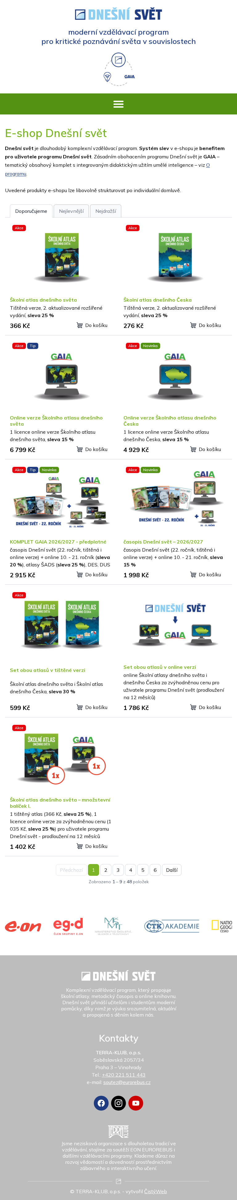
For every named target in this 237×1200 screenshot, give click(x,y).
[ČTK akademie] (171, 926)
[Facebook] (101, 1103)
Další (171, 870)
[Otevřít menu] (118, 104)
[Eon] (23, 926)
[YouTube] (135, 1103)
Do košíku (96, 325)
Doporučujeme (31, 211)
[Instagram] (118, 1103)
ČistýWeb (155, 1191)
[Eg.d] (68, 926)
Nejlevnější (71, 211)
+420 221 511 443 (124, 1075)
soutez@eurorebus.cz (127, 1082)
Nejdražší (105, 211)
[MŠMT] (113, 926)
